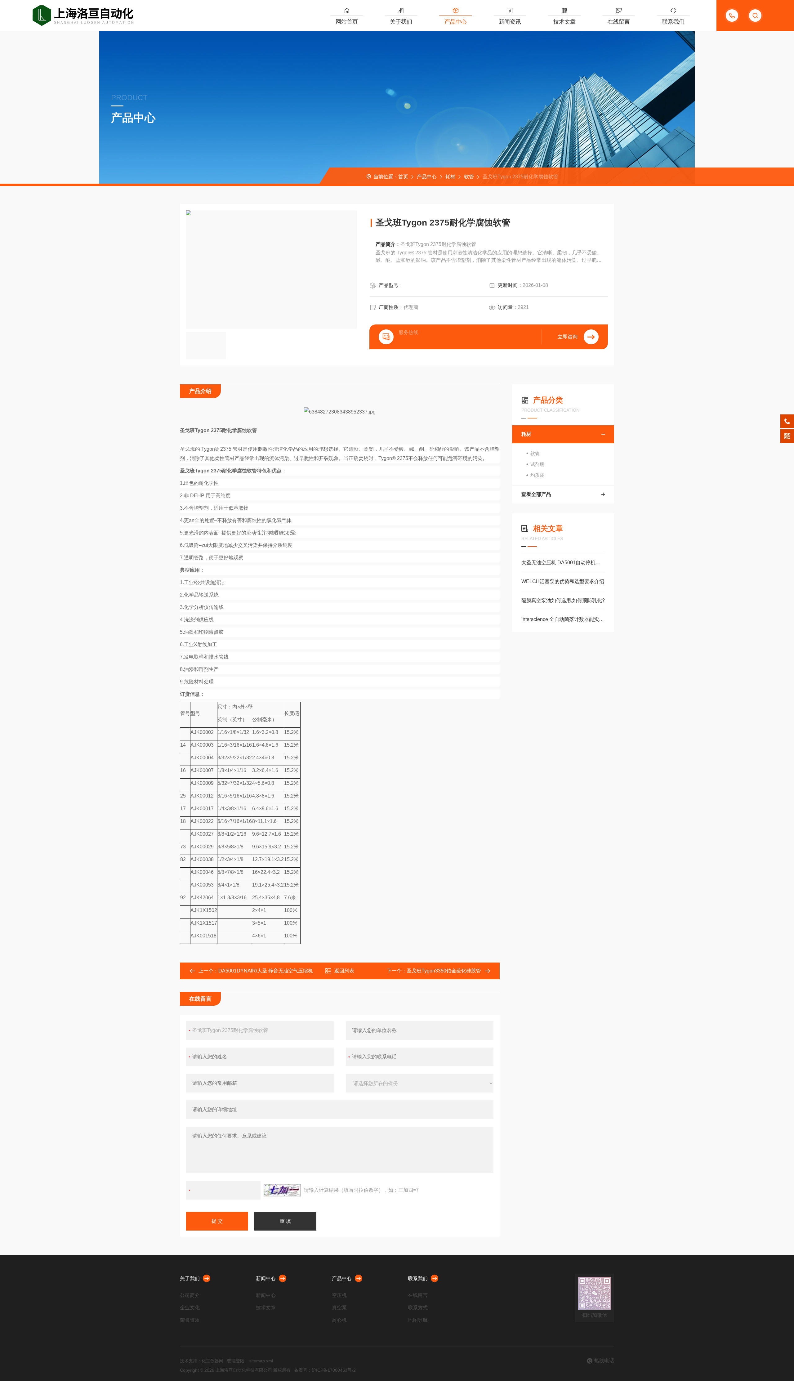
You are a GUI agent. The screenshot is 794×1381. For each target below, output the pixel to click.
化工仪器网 (212, 1360)
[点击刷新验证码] (282, 1190)
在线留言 (619, 22)
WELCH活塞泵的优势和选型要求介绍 (562, 581)
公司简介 (190, 1295)
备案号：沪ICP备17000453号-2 (325, 1370)
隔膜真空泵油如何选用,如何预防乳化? (563, 600)
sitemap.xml (261, 1360)
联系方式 (418, 1307)
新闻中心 (266, 1278)
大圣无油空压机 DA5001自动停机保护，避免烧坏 (563, 562)
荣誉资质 (190, 1320)
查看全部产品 (536, 494)
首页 (403, 176)
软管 (469, 176)
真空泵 (339, 1307)
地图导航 (418, 1320)
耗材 (450, 176)
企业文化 (190, 1307)
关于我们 (401, 22)
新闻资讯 (510, 22)
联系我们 (673, 22)
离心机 (339, 1320)
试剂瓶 (537, 464)
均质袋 (537, 475)
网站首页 (347, 22)
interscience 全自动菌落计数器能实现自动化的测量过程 (563, 619)
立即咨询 (568, 336)
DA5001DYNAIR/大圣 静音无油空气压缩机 (265, 970)
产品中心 (455, 22)
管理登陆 (235, 1360)
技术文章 (564, 22)
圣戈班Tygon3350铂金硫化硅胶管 (444, 970)
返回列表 (344, 970)
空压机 (339, 1295)
